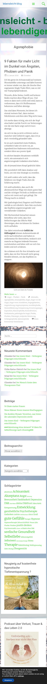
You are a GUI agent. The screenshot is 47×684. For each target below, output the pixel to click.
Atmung (29, 496)
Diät (6, 503)
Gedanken (8, 514)
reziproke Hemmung (27, 316)
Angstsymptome (21, 305)
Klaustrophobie (18, 311)
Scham (18, 528)
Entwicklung (26, 507)
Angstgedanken (34, 303)
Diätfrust (27, 503)
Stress (30, 541)
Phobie (33, 313)
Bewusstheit (10, 499)
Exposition (8, 311)
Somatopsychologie (21, 541)
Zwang (10, 549)
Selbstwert (10, 540)
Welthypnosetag (36, 545)
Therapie (11, 545)
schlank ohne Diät (27, 528)
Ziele (6, 549)
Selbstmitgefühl (27, 537)
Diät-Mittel (13, 503)
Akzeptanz (11, 496)
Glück (30, 514)
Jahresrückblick (23, 522)
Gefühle (17, 514)
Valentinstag (23, 545)
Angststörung (9, 305)
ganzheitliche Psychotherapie (20, 511)
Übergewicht (20, 548)
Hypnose (35, 519)
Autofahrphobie (34, 305)
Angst (28, 300)
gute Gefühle (14, 518)
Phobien (7, 316)
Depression (36, 499)
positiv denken (24, 525)
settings (21, 676)
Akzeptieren (8, 680)
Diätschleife (37, 503)
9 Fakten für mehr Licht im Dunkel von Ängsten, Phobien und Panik (22, 66)
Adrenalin (34, 297)
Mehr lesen (10, 294)
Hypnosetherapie (10, 522)
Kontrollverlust (31, 311)
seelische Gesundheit (19, 532)
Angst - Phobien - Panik (16, 297)
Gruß (35, 514)
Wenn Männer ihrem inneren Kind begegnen (23, 410)
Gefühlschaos (24, 514)
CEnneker (27, 75)
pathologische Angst (22, 313)
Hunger (28, 519)
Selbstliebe (12, 536)
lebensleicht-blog (12, 3)
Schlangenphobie (10, 319)
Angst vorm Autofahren (18, 303)
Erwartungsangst (35, 308)
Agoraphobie (9, 300)
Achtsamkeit (21, 491)
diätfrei (19, 503)
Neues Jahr (34, 522)
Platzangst (15, 316)
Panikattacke (9, 313)
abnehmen (8, 492)
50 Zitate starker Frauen (14, 406)
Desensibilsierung (11, 308)
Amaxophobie (19, 300)
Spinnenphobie (23, 319)
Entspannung (23, 308)
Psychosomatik (10, 528)
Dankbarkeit (23, 499)
